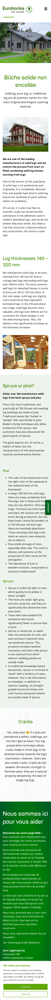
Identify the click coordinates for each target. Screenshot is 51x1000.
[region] (25, 980)
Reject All (25, 994)
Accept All (25, 986)
